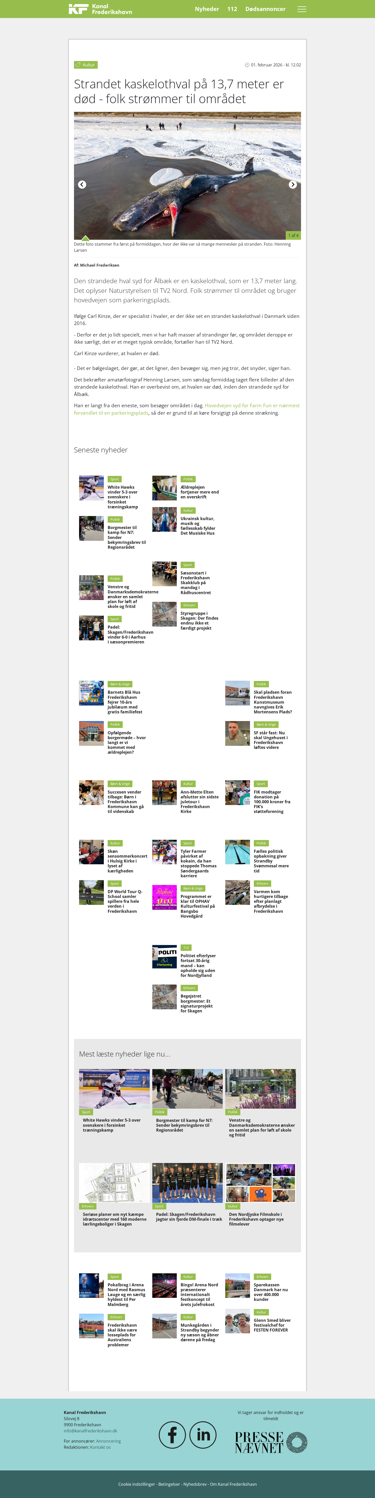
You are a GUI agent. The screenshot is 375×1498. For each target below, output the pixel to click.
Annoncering (108, 1441)
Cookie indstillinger (137, 1484)
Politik (115, 519)
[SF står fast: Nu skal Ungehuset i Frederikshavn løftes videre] (237, 733)
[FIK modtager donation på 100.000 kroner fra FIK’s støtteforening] (237, 792)
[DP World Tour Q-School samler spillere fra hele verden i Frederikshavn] (91, 892)
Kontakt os (100, 1447)
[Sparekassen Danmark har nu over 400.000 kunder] (237, 1285)
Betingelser (169, 1484)
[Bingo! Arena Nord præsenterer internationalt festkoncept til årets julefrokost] (164, 1285)
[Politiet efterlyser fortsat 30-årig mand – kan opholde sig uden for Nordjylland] (164, 956)
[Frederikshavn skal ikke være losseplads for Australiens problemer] (91, 1326)
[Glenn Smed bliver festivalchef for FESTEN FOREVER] (237, 1321)
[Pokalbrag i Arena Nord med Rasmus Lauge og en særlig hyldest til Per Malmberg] (91, 1285)
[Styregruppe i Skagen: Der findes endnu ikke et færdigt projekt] (164, 614)
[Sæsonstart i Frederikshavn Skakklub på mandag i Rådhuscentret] (164, 573)
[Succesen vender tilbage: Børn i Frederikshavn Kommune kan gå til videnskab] (91, 792)
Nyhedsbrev (195, 1484)
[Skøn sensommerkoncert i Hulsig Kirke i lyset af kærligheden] (91, 852)
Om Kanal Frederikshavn (233, 1484)
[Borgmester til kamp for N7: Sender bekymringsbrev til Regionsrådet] (91, 528)
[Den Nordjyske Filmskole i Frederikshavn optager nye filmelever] (260, 1183)
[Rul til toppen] (364, 1487)
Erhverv (189, 605)
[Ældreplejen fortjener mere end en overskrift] (164, 488)
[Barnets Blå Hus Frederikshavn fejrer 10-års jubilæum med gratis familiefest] (91, 693)
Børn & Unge (120, 684)
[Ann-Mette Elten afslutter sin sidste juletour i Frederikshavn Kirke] (164, 792)
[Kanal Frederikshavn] (100, 9)
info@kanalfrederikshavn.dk (90, 1431)
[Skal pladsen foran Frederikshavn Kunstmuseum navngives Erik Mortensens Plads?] (237, 693)
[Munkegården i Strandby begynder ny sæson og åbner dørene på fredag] (164, 1326)
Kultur (188, 510)
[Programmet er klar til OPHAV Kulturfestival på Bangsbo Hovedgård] (164, 897)
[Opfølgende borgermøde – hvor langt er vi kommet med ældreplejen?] (91, 733)
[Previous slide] (82, 185)
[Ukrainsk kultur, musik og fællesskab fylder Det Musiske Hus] (164, 519)
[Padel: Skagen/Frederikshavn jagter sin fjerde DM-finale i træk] (187, 1183)
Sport (114, 479)
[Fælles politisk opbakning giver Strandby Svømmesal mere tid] (237, 852)
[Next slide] (293, 185)
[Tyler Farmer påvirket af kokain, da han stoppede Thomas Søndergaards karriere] (164, 852)
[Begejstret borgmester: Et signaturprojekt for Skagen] (164, 997)
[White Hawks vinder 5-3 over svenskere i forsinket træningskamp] (91, 488)
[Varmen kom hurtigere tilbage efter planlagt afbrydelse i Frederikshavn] (237, 892)
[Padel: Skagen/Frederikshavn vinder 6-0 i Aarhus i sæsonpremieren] (91, 628)
